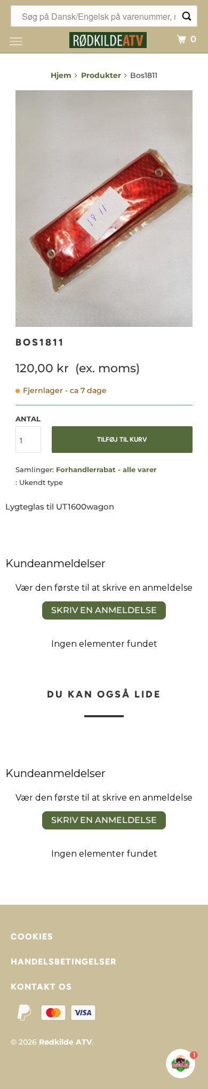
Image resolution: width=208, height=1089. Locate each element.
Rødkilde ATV (65, 1042)
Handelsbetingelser (63, 962)
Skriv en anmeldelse (104, 610)
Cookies (32, 936)
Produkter (101, 75)
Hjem (61, 75)
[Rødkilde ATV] (108, 38)
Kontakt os (41, 987)
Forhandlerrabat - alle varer (106, 469)
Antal (28, 418)
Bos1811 (40, 342)
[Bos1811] (104, 208)
